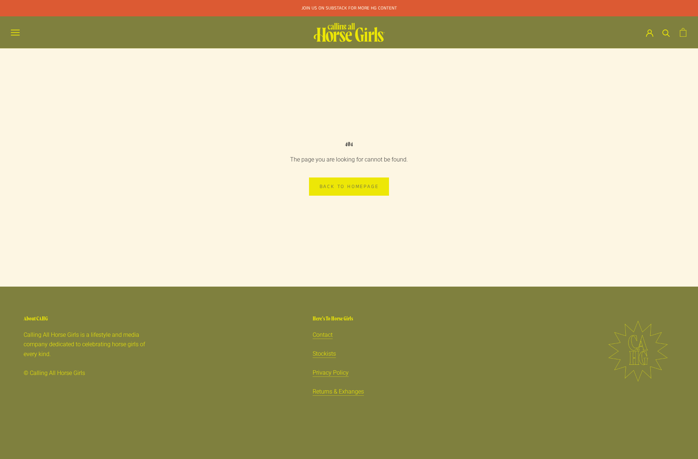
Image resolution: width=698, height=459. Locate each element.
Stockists (324, 353)
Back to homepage (349, 186)
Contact (323, 334)
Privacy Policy (331, 372)
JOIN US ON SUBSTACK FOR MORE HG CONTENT (349, 8)
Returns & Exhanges (338, 391)
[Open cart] (683, 32)
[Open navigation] (15, 32)
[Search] (666, 32)
